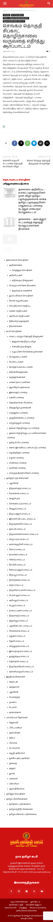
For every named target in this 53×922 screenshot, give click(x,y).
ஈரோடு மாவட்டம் (17, 559)
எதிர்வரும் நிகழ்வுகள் (22, 280)
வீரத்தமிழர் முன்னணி (20, 407)
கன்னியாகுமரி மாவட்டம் (21, 671)
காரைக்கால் (15, 712)
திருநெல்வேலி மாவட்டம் (21, 666)
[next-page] (9, 250)
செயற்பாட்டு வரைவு (37, 908)
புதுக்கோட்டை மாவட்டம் (20, 625)
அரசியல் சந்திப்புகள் (19, 316)
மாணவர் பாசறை (18, 463)
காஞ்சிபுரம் (14, 498)
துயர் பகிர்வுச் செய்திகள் (21, 295)
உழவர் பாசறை (16, 457)
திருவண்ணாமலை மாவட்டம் (23, 10)
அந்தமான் (14, 687)
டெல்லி (13, 707)
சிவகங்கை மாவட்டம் (19, 631)
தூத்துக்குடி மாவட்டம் (19, 656)
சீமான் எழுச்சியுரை (18, 300)
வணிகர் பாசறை (17, 468)
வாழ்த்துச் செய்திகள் (22, 270)
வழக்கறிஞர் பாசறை (19, 452)
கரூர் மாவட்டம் (16, 585)
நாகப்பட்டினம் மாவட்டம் (20, 610)
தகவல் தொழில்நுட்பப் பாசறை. (24, 428)
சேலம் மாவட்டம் (17, 549)
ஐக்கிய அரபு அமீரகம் (19, 758)
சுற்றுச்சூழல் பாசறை (19, 423)
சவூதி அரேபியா (17, 753)
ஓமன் (12, 773)
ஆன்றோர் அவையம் (19, 387)
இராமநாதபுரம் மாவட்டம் (20, 651)
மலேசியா (14, 783)
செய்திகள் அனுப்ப (34, 905)
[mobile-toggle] (4, 4)
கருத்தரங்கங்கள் (17, 377)
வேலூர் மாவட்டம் (17, 508)
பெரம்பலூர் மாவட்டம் (19, 595)
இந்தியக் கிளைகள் (15, 676)
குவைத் (13, 763)
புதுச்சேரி (13, 483)
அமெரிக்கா (14, 732)
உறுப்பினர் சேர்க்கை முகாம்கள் (27, 351)
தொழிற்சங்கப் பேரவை (20, 402)
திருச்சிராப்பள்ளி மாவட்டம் (22, 590)
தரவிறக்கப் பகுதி (16, 905)
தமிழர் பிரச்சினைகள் (16, 799)
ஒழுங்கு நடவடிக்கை (22, 290)
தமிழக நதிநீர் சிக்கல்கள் (21, 809)
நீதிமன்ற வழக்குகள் (19, 321)
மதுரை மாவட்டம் (17, 636)
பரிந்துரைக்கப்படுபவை (16, 183)
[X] (21, 143)
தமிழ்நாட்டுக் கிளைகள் (17, 478)
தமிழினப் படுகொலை (20, 804)
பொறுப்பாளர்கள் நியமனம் (22, 285)
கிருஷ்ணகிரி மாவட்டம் (20, 524)
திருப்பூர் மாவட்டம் (18, 575)
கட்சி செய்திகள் (17, 15)
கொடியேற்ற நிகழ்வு (21, 346)
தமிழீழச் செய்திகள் (15, 794)
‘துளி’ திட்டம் (35, 902)
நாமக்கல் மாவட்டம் (18, 554)
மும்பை (13, 702)
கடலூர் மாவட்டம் (17, 605)
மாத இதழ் (23, 908)
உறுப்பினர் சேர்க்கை (19, 902)
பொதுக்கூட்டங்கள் (18, 356)
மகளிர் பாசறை (16, 397)
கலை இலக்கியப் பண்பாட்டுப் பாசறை (27, 447)
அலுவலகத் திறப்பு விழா (24, 341)
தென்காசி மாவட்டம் (18, 661)
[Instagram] (19, 891)
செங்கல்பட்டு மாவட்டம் (20, 503)
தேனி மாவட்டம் (16, 641)
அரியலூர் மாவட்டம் (18, 600)
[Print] (40, 143)
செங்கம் (6, 15)
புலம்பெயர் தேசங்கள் (17, 717)
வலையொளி (10, 908)
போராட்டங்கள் (16, 362)
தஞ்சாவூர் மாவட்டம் (18, 620)
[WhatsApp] (27, 143)
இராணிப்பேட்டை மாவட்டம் (22, 519)
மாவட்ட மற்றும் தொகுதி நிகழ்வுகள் (16, 18)
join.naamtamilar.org (41, 872)
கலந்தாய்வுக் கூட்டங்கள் (21, 367)
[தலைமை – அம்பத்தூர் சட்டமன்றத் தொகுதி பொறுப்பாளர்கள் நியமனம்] (10, 222)
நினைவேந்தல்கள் (18, 372)
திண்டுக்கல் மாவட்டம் (19, 580)
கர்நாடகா (13, 682)
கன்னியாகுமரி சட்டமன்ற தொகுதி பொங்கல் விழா (12, 163)
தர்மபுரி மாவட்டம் (17, 529)
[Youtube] (42, 891)
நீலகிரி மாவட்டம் (17, 564)
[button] (49, 4)
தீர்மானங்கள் (15, 326)
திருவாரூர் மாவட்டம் (19, 615)
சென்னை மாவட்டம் (19, 493)
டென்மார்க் (14, 748)
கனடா (12, 738)
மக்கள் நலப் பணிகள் (19, 382)
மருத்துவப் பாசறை (18, 412)
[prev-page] (4, 250)
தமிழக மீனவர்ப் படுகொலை (23, 814)
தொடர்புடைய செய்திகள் (16, 179)
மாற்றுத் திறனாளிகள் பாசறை (24, 473)
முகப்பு (5, 10)
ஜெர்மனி (13, 722)
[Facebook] (14, 143)
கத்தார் (12, 768)
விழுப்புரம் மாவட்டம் (19, 539)
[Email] (47, 143)
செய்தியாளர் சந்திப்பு (19, 306)
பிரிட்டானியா (15, 727)
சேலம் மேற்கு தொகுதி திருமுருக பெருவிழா (38, 162)
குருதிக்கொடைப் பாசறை (21, 418)
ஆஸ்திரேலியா (16, 788)
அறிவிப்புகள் (15, 275)
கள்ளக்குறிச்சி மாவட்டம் (21, 544)
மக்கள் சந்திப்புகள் (18, 311)
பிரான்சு (13, 743)
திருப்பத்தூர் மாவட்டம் (19, 513)
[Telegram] (34, 143)
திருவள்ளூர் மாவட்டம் (20, 488)
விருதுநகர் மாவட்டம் (19, 646)
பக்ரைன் (13, 778)
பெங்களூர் (14, 697)
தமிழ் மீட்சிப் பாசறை (19, 442)
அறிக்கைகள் (15, 265)
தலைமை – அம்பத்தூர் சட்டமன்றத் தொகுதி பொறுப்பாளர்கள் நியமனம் (32, 224)
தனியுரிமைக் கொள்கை (26, 911)
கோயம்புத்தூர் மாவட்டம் (20, 569)
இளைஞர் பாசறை (18, 392)
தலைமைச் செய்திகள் (17, 260)
